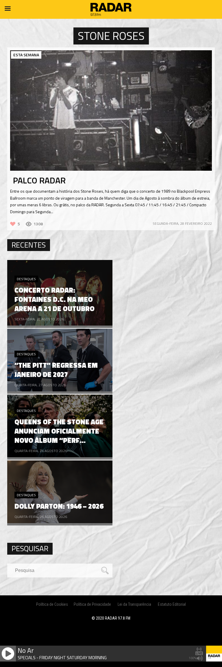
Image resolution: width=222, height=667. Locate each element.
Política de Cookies (52, 604)
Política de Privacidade (92, 604)
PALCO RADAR (39, 180)
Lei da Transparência (134, 604)
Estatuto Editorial (172, 604)
